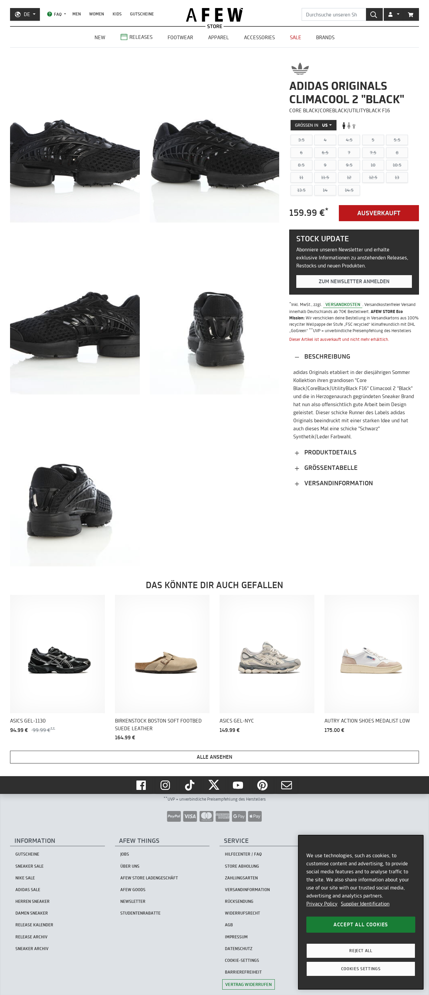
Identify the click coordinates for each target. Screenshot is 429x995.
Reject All (360, 950)
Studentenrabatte (140, 913)
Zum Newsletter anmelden (354, 281)
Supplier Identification (365, 903)
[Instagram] (166, 785)
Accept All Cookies (360, 924)
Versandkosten (342, 304)
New (100, 37)
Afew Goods (132, 889)
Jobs (124, 854)
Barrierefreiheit (243, 972)
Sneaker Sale (29, 866)
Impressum (236, 936)
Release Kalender (34, 924)
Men (76, 13)
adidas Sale (27, 889)
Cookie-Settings (242, 960)
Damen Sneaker (31, 913)
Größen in (311, 125)
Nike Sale (25, 877)
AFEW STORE (214, 15)
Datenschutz (238, 948)
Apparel (218, 37)
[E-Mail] (287, 785)
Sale (295, 37)
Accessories (259, 37)
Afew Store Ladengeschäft (149, 877)
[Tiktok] (190, 785)
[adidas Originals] (300, 68)
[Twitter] (214, 785)
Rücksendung (239, 901)
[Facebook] (141, 785)
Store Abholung (242, 866)
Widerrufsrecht (242, 913)
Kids (117, 13)
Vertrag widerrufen (248, 984)
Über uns (129, 866)
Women (96, 13)
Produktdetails (330, 452)
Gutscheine (142, 13)
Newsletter (132, 901)
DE (27, 14)
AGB (229, 924)
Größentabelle (330, 468)
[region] (361, 912)
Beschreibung (326, 357)
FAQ (58, 14)
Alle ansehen (214, 757)
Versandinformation (338, 483)
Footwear (180, 37)
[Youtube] (238, 785)
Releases (140, 37)
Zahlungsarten (241, 877)
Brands (325, 37)
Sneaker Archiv (32, 948)
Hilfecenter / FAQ (243, 854)
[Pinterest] (263, 785)
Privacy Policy (322, 903)
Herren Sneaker (32, 901)
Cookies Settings (361, 968)
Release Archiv (31, 936)
